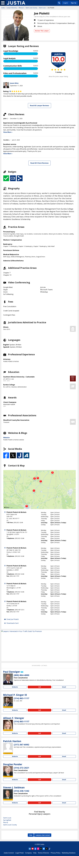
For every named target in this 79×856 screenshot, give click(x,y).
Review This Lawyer (42, 31)
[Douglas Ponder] (8, 771)
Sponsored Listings (39, 665)
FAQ (30, 835)
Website (6, 437)
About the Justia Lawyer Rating (58, 76)
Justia (3, 7)
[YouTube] (32, 849)
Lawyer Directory (12, 7)
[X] (46, 849)
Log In (65, 3)
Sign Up (73, 3)
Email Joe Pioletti (13, 619)
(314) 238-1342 (21, 790)
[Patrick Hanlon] (8, 748)
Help (34, 853)
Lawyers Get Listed (43, 835)
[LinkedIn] (30, 849)
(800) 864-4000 (21, 675)
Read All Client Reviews (39, 163)
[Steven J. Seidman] (8, 794)
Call (39, 687)
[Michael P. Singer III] (8, 701)
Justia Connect (9, 853)
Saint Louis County (31, 7)
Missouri (21, 7)
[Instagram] (38, 849)
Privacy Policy (55, 853)
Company (28, 853)
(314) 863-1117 (21, 698)
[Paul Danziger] (8, 678)
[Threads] (41, 849)
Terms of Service (43, 853)
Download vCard (12, 623)
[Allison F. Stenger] (8, 724)
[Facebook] (35, 849)
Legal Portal (19, 853)
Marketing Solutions (68, 853)
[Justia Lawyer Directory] (16, 3)
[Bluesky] (44, 849)
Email (64, 687)
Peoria (5, 822)
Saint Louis (42, 7)
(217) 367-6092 (21, 744)
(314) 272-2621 (21, 767)
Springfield (7, 820)
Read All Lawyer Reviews (39, 105)
